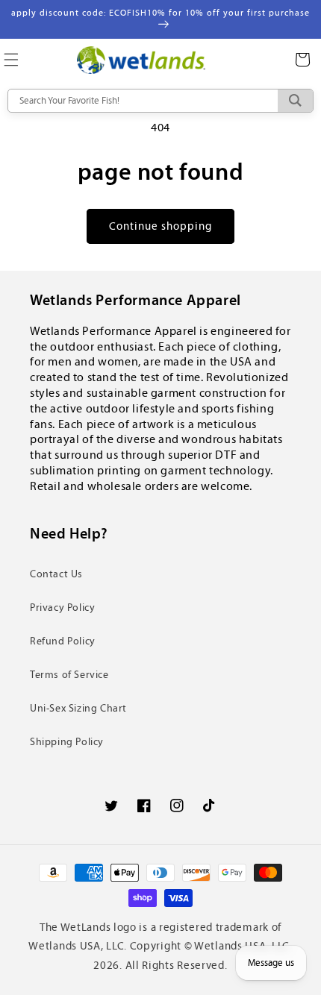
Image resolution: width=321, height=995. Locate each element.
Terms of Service (69, 674)
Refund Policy (63, 641)
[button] (302, 59)
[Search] (295, 101)
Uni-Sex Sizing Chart (78, 708)
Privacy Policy (62, 607)
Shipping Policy (67, 741)
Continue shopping (160, 226)
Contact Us (56, 574)
